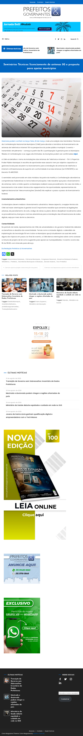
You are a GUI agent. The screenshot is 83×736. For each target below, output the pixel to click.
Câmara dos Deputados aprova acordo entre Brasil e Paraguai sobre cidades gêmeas (62, 268)
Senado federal (49, 262)
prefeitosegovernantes (10, 307)
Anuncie (32, 2)
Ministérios (5, 262)
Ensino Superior (40, 302)
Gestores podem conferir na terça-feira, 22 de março (23, 141)
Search (73, 39)
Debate (65, 300)
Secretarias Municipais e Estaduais (30, 262)
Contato (40, 2)
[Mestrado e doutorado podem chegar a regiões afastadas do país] (6, 696)
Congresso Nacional (48, 259)
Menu (7, 39)
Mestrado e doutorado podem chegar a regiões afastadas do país (65, 50)
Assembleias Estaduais (16, 259)
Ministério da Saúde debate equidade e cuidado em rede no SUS (68, 295)
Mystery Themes (39, 733)
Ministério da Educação (37, 304)
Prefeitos (14, 262)
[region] (55, 718)
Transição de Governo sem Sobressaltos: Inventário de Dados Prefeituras (25, 50)
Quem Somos (50, 2)
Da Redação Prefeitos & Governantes (17, 248)
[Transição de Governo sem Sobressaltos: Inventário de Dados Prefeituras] (6, 680)
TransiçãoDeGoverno (9, 309)
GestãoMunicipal (14, 302)
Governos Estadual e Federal (67, 259)
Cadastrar (65, 699)
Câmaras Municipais (33, 259)
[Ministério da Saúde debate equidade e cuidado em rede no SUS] (6, 713)
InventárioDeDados (9, 304)
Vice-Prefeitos (61, 262)
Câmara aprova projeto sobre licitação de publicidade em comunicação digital (22, 268)
